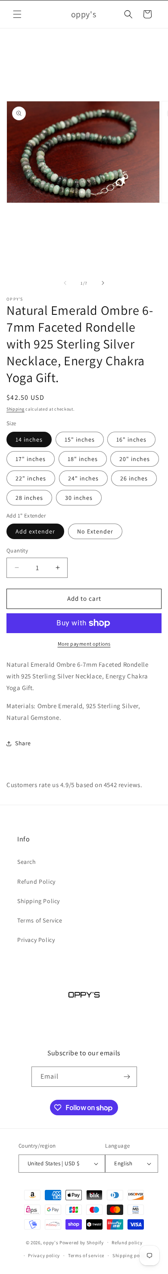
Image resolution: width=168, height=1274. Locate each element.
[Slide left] (65, 282)
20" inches (134, 459)
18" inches (83, 459)
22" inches (31, 478)
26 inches (134, 478)
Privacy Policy (36, 940)
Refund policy (127, 1242)
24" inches (83, 478)
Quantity (17, 550)
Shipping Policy (38, 901)
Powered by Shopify (81, 1242)
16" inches (131, 439)
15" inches (80, 439)
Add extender (35, 531)
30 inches (79, 498)
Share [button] (23, 743)
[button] (17, 14)
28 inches (29, 498)
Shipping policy (130, 1255)
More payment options (84, 643)
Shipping (15, 409)
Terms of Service (39, 920)
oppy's (50, 1242)
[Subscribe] (127, 1077)
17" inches (31, 459)
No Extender (95, 531)
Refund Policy (36, 881)
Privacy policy (44, 1255)
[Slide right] (102, 282)
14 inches (29, 439)
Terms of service (86, 1255)
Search (26, 862)
